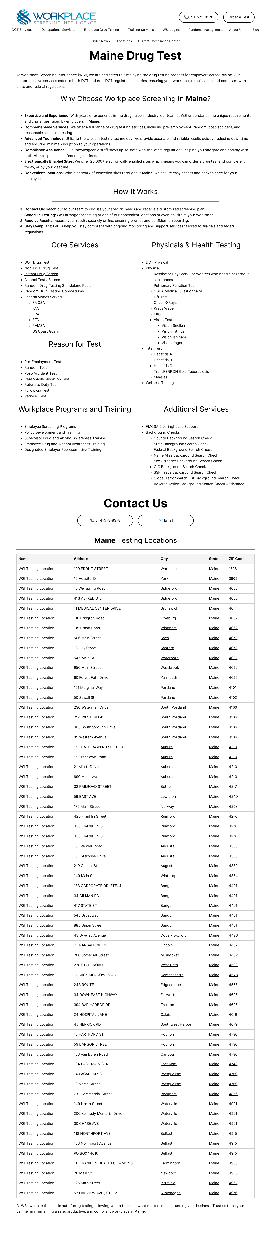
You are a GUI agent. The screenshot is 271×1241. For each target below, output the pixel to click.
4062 (233, 628)
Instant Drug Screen (41, 274)
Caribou (167, 1054)
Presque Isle (171, 1074)
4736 (233, 1054)
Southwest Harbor (176, 1024)
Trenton (167, 1005)
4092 (233, 667)
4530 (233, 965)
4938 (233, 1163)
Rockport (169, 1094)
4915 (233, 1133)
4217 (233, 786)
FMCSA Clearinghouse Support (172, 426)
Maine (214, 569)
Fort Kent (169, 1064)
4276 (233, 816)
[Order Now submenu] (110, 41)
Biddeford (169, 588)
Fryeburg (168, 618)
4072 (233, 638)
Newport (168, 1173)
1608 (233, 569)
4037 (233, 618)
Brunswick (169, 608)
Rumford (168, 816)
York (164, 578)
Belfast (166, 1133)
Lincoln (167, 945)
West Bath (169, 965)
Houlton (167, 1034)
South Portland (173, 707)
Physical (153, 268)
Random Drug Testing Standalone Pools (57, 285)
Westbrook (170, 667)
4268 (233, 806)
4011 (232, 608)
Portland (168, 687)
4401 (233, 886)
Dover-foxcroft (173, 935)
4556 (233, 985)
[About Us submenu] (245, 30)
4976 (233, 1193)
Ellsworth (169, 995)
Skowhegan (171, 1193)
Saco (165, 638)
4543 (233, 975)
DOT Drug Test (36, 262)
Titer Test (154, 348)
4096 (233, 677)
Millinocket (170, 955)
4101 (232, 687)
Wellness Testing (160, 383)
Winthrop (168, 876)
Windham (169, 628)
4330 (233, 846)
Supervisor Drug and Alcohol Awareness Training (65, 438)
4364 (233, 876)
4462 (233, 955)
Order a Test (238, 17)
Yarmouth (169, 677)
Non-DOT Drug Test (41, 268)
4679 (233, 1024)
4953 (233, 1173)
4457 (233, 945)
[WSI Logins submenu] (181, 30)
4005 (233, 588)
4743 (233, 1064)
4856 (233, 1094)
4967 (233, 1183)
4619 (233, 1014)
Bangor (167, 886)
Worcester (169, 569)
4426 (233, 935)
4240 (233, 796)
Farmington (170, 1163)
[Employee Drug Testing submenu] (121, 30)
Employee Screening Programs (50, 426)
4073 (233, 648)
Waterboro (170, 658)
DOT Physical (157, 262)
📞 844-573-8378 (105, 520)
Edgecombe (171, 985)
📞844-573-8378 (198, 17)
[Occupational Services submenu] (77, 30)
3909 (233, 578)
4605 (233, 995)
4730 (233, 1034)
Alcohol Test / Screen (42, 280)
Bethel (166, 786)
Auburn (167, 747)
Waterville (169, 1104)
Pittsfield (168, 1183)
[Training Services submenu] (156, 30)
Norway (167, 806)
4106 (233, 707)
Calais (166, 1014)
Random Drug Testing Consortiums (54, 291)
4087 (233, 658)
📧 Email (166, 520)
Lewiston (168, 796)
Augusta (167, 846)
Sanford (167, 648)
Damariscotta (172, 975)
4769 (233, 1074)
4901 (233, 1104)
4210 (233, 747)
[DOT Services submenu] (34, 30)
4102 (233, 697)
